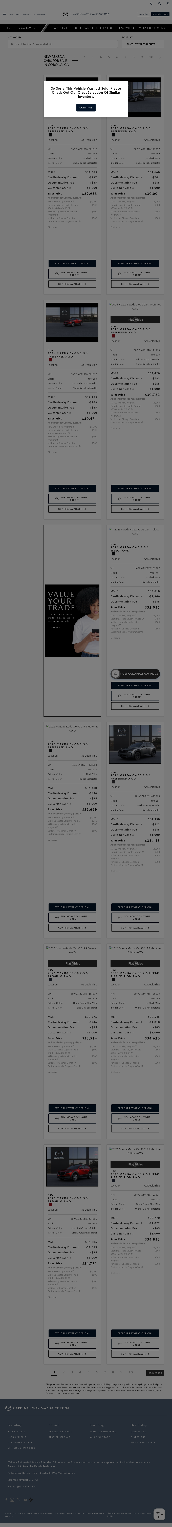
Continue (85, 107)
